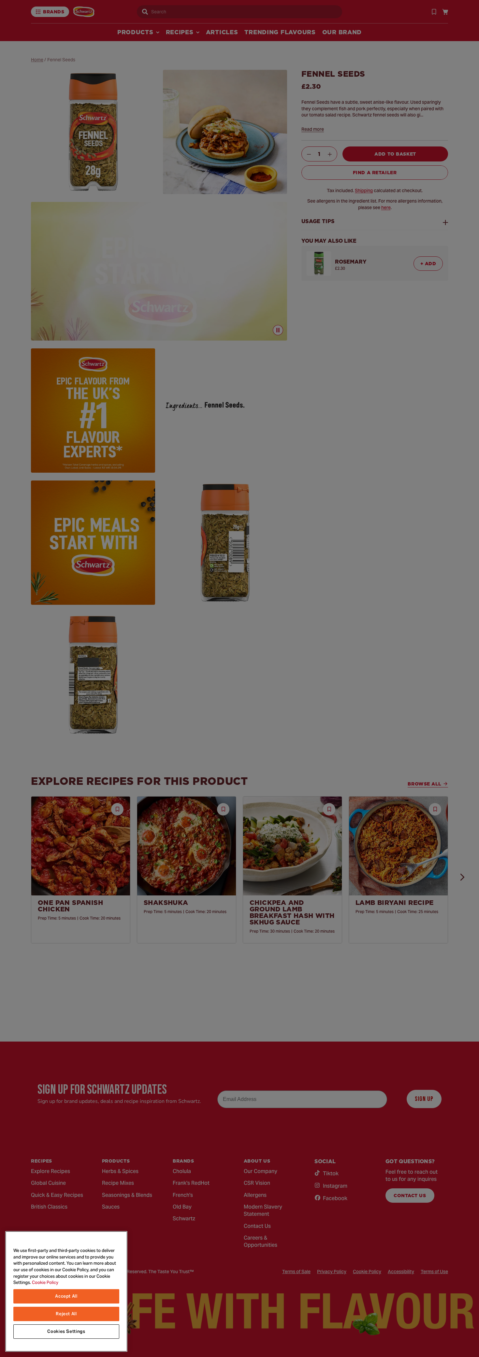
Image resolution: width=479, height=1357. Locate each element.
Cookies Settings (66, 1331)
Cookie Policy (45, 1282)
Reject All (66, 1314)
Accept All (66, 1296)
